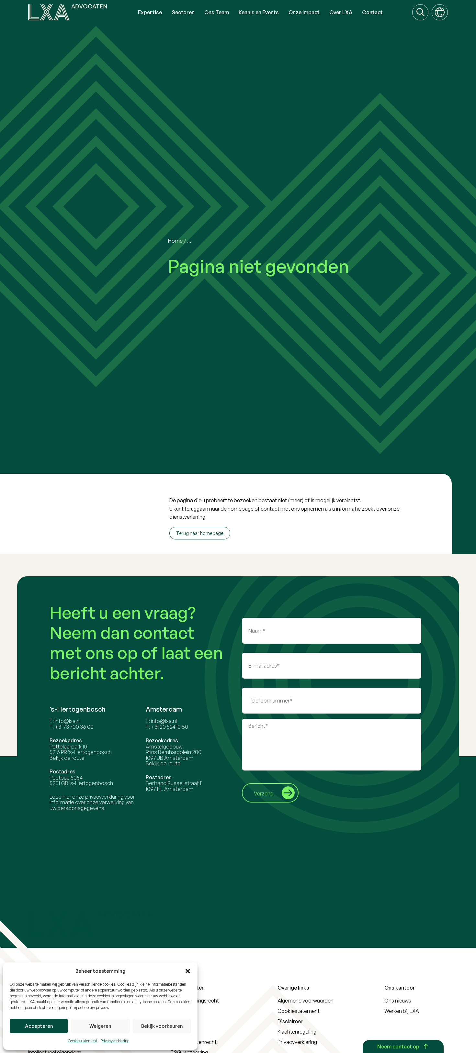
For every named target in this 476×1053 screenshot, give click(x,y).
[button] (188, 971)
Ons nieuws (397, 1000)
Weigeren (100, 1026)
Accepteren (39, 1026)
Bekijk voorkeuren (162, 1026)
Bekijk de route (67, 758)
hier (66, 796)
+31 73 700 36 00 (74, 727)
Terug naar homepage (199, 533)
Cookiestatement (82, 1040)
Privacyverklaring (115, 1040)
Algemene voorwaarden (306, 1000)
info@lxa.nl (68, 721)
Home (175, 241)
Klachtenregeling (297, 1031)
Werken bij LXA (401, 1011)
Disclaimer (290, 1021)
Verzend (264, 793)
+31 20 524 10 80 (169, 727)
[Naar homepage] (80, 12)
